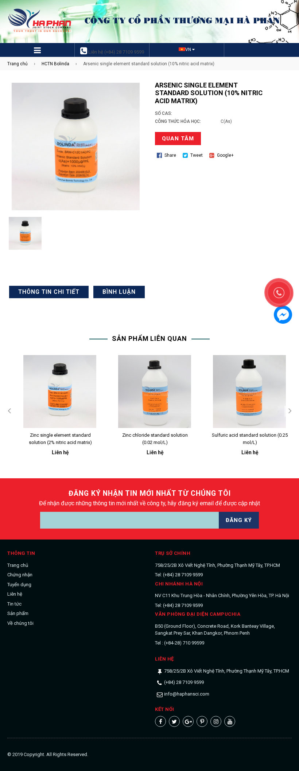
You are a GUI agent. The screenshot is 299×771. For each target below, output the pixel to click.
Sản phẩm (17, 613)
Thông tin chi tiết (48, 291)
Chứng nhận (19, 574)
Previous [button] (9, 411)
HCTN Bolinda (55, 63)
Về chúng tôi (20, 623)
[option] (54, 411)
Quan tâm (178, 138)
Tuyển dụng (19, 584)
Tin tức (14, 604)
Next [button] (289, 411)
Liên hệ (14, 594)
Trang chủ (17, 63)
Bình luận (119, 291)
